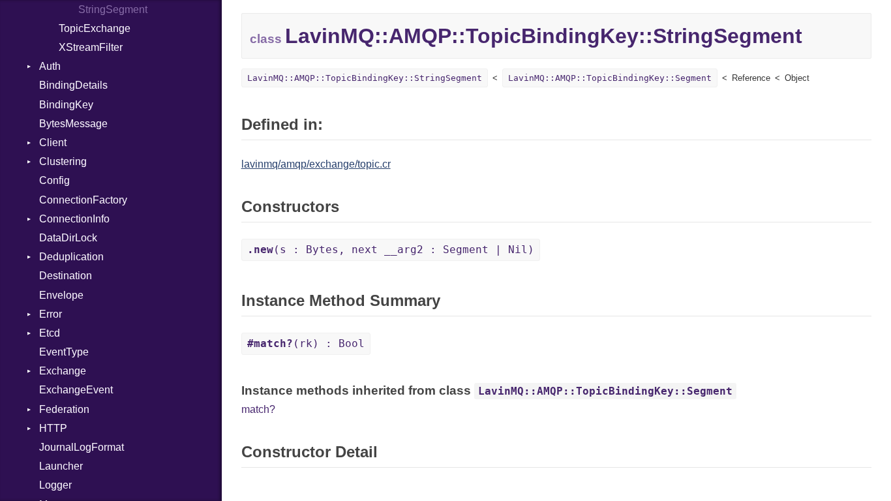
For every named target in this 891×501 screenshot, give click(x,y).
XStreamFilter (91, 47)
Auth (50, 66)
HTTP (53, 428)
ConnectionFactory (83, 199)
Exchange (62, 370)
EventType (64, 351)
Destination (65, 275)
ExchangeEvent (76, 389)
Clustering (63, 161)
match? (258, 409)
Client (53, 142)
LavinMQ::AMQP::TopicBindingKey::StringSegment (364, 78)
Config (54, 180)
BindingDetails (73, 85)
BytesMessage (73, 123)
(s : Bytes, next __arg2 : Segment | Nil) (390, 249)
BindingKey (66, 104)
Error (50, 314)
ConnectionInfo (74, 218)
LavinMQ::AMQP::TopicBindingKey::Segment (610, 78)
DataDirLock (68, 237)
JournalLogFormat (81, 447)
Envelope (61, 295)
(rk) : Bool (306, 343)
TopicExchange (94, 28)
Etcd (49, 333)
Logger (55, 485)
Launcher (61, 466)
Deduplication (71, 256)
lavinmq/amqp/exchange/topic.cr (316, 164)
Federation (64, 409)
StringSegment (112, 9)
